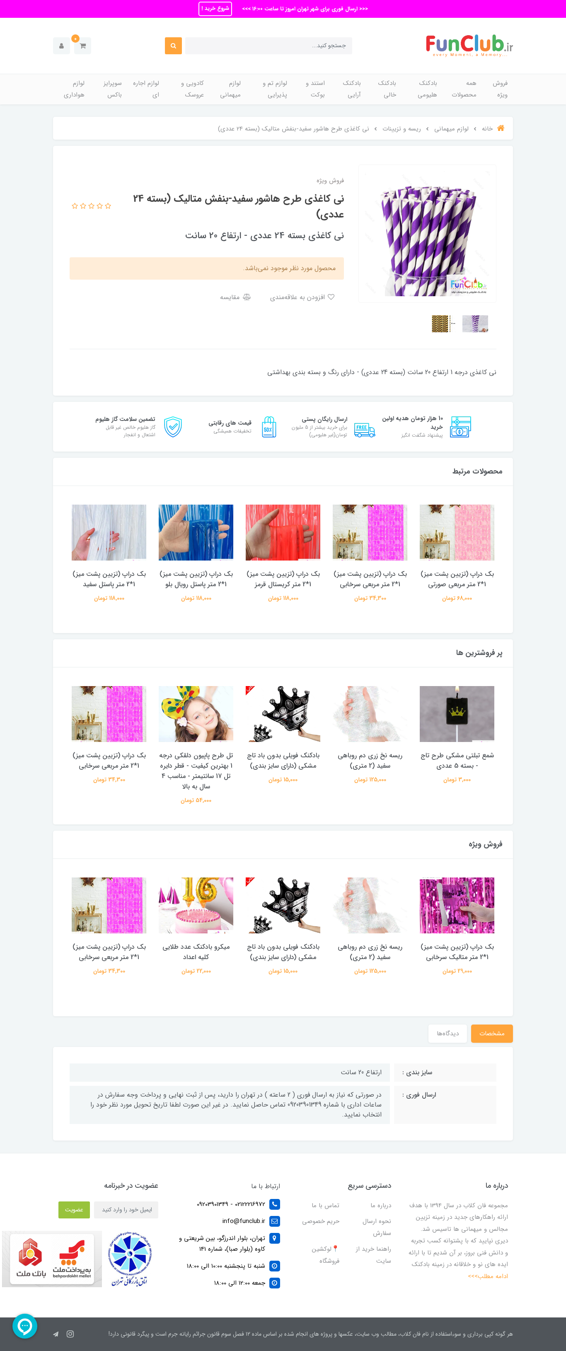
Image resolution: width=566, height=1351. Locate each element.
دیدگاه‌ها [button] (448, 1034)
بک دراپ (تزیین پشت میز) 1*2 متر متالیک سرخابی (457, 952)
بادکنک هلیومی (427, 89)
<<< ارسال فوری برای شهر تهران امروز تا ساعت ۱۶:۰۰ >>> (304, 9)
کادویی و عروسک (192, 89)
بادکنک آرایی (352, 89)
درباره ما (380, 1206)
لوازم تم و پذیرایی (275, 89)
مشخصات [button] (492, 1034)
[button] (82, 45)
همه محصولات (464, 89)
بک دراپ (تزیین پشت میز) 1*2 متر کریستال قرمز (283, 579)
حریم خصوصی (320, 1221)
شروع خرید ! (215, 8)
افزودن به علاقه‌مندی (298, 297)
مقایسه (231, 297)
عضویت (74, 1209)
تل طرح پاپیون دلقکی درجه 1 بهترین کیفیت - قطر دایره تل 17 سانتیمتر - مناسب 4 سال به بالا (196, 771)
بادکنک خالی (387, 89)
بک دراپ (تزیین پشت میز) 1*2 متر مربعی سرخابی (370, 579)
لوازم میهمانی (230, 89)
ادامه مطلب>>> (488, 1276)
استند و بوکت (315, 89)
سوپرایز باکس (113, 89)
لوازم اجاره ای (146, 89)
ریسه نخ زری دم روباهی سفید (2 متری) (370, 760)
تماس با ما (325, 1206)
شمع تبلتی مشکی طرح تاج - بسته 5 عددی (457, 760)
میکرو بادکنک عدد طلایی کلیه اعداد (196, 952)
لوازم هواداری (74, 89)
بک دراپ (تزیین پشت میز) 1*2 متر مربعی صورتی (457, 579)
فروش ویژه (500, 89)
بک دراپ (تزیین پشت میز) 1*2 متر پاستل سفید (109, 579)
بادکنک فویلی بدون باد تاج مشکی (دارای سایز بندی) (283, 760)
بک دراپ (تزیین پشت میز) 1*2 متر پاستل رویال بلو (196, 579)
